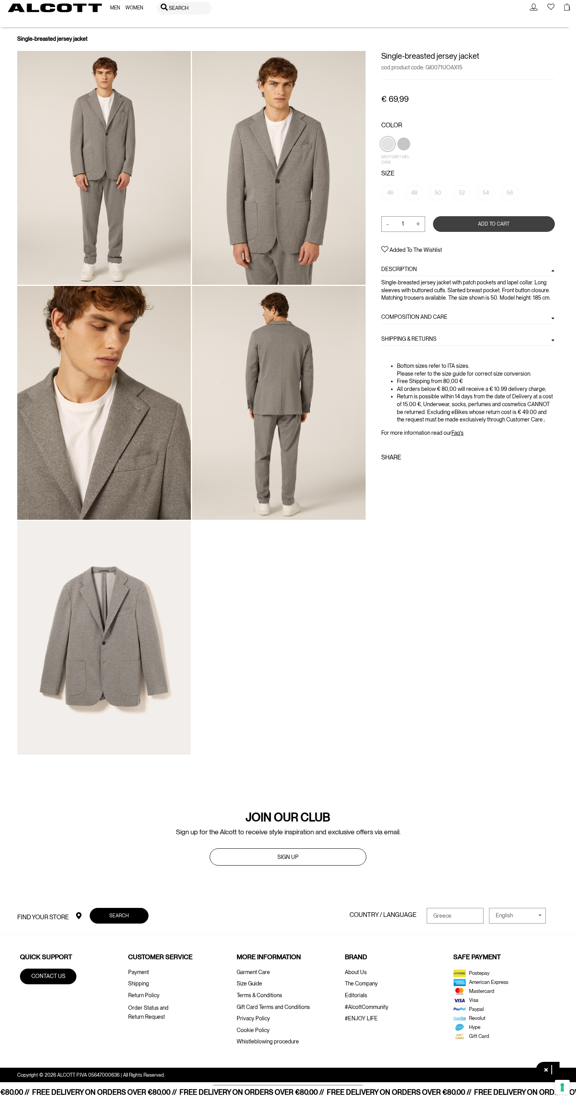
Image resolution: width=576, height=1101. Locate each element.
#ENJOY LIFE (361, 1018)
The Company (361, 983)
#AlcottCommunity (366, 1007)
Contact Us (48, 976)
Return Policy (143, 995)
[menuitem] (115, 8)
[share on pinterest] (410, 474)
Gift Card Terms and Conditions (273, 1007)
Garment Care (253, 972)
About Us (356, 972)
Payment (138, 972)
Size (388, 173)
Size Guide (249, 983)
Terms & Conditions (259, 995)
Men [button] (115, 8)
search (119, 915)
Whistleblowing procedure (268, 1041)
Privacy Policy (253, 1018)
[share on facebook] (386, 474)
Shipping (138, 983)
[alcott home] (55, 8)
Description (399, 269)
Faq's (457, 432)
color (391, 125)
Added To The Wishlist (415, 250)
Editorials (356, 995)
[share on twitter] (397, 474)
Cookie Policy (253, 1030)
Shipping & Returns (409, 339)
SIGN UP (288, 857)
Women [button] (134, 8)
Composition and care (414, 317)
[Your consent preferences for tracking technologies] (562, 1087)
